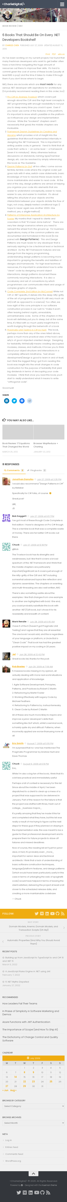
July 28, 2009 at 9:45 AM (42, 621)
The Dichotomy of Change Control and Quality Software (30, 1038)
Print (48, 54)
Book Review (9, 26)
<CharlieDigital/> (13, 4)
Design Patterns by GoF (19, 166)
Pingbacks (37, 470)
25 (51, 1081)
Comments (15, 470)
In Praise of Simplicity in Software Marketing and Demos (30, 1012)
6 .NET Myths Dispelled (17, 981)
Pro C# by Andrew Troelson (22, 96)
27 (7, 1086)
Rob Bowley (18, 666)
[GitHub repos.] (57, 914)
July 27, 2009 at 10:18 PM (35, 544)
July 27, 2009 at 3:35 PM (49, 479)
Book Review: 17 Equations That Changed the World (16, 445)
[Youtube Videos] (52, 914)
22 (24, 1081)
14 (15, 1077)
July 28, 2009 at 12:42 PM (32, 654)
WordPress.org (13, 1161)
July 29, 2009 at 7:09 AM (40, 666)
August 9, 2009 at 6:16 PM (36, 763)
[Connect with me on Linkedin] (47, 914)
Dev (21, 26)
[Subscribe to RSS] (63, 914)
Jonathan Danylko (23, 479)
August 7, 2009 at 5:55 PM (40, 743)
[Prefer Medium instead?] (42, 914)
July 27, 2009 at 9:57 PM (42, 516)
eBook (61, 54)
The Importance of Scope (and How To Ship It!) (30, 1029)
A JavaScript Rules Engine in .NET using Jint (27, 971)
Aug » (13, 1090)
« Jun (5, 1090)
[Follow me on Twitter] (37, 914)
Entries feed (11, 1147)
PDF (54, 54)
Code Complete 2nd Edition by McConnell (30, 291)
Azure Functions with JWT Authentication (26, 1022)
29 (24, 1086)
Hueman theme (49, 1185)
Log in (8, 1140)
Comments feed (14, 1154)
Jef (14, 654)
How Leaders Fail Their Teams (19, 1003)
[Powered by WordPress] (22, 1185)
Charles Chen (12, 45)
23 (33, 1081)
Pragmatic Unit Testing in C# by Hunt (26, 329)
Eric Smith (18, 743)
